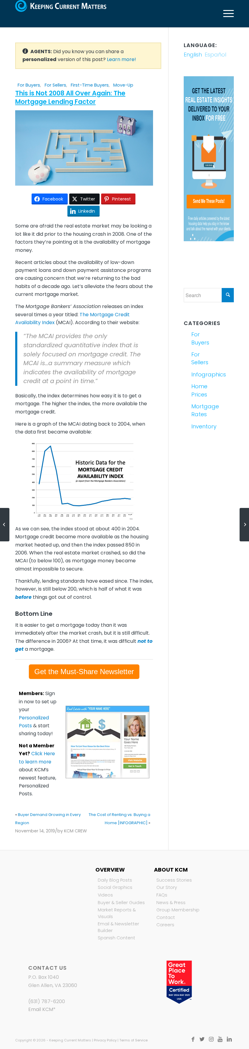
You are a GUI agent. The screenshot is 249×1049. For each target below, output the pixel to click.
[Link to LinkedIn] (229, 1039)
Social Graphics (115, 887)
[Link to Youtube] (220, 1039)
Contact (165, 917)
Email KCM (40, 1009)
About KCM (171, 869)
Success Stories (174, 880)
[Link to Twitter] (201, 1039)
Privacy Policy (105, 1040)
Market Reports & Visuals (117, 913)
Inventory (199, 426)
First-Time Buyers (90, 85)
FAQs (161, 895)
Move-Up (123, 85)
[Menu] (225, 13)
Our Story (166, 887)
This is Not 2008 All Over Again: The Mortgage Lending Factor (70, 97)
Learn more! (121, 59)
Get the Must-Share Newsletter (84, 671)
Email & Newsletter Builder (118, 927)
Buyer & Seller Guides (121, 903)
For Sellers (55, 85)
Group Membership (178, 910)
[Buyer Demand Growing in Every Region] (4, 524)
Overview (110, 869)
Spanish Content (116, 938)
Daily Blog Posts (115, 880)
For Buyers (29, 85)
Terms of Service (133, 1040)
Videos (105, 895)
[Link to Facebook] (192, 1039)
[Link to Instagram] (211, 1039)
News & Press (171, 903)
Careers (165, 925)
